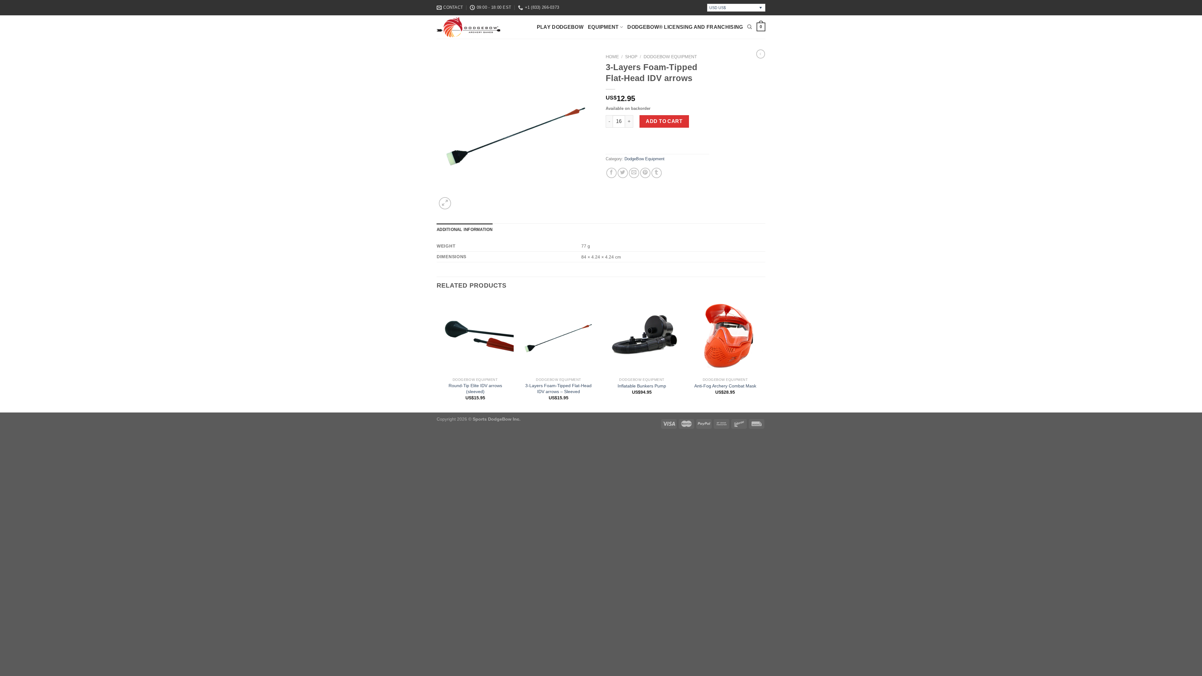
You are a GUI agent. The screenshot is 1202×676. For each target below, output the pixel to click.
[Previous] (437, 354)
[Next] (763, 354)
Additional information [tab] (465, 229)
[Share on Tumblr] (656, 173)
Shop (631, 56)
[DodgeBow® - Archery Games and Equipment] (473, 27)
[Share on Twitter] (623, 173)
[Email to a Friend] (634, 173)
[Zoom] (445, 203)
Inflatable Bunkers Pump (642, 385)
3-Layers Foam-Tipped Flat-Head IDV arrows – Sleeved (558, 388)
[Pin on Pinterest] (645, 173)
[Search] (749, 27)
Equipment (603, 27)
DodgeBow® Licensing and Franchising (685, 27)
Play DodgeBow (560, 27)
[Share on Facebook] (611, 173)
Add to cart (664, 121)
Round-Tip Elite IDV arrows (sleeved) (475, 388)
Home (612, 56)
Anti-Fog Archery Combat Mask (725, 385)
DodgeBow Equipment (670, 56)
